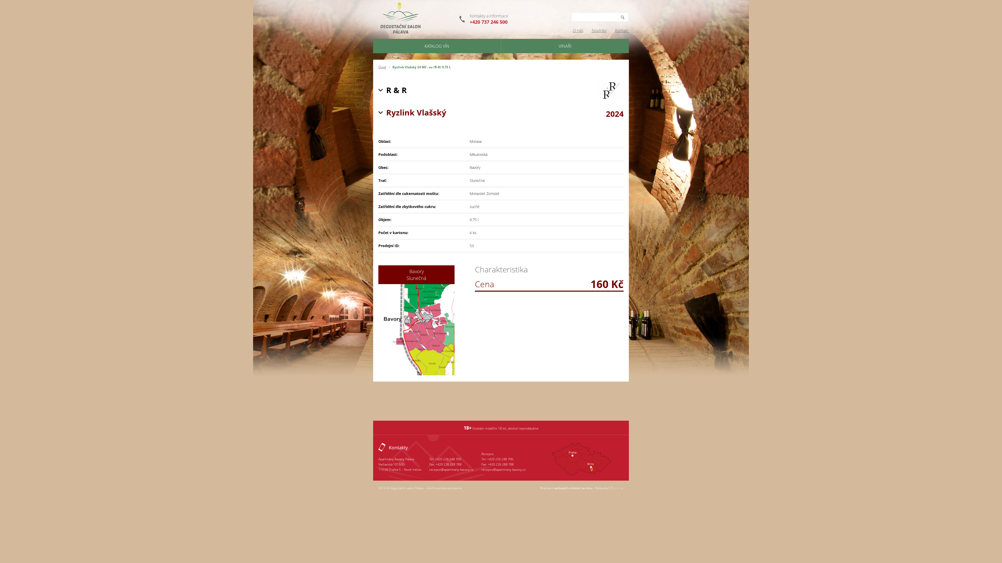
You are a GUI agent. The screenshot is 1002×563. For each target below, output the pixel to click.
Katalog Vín (437, 46)
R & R (396, 90)
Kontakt (622, 30)
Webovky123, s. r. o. (609, 488)
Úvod (382, 67)
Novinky (599, 30)
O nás (578, 30)
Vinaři (565, 46)
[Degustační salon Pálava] (401, 19)
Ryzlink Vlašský (416, 112)
